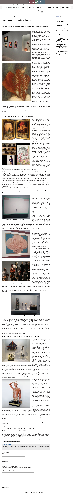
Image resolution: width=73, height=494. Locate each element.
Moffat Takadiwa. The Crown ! (63, 50)
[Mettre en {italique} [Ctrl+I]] (5, 470)
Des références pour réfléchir (63, 28)
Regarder (7, 16)
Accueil (3, 16)
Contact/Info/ (40, 492)
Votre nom (4, 453)
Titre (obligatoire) (5, 462)
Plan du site (27, 492)
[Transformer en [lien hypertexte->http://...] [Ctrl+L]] (7, 470)
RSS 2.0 (46, 492)
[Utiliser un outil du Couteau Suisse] (13, 470)
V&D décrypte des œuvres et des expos (18, 16)
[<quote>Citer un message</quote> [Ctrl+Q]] (9, 470)
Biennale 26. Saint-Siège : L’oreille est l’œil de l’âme (62, 47)
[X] (60, 16)
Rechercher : (32, 12)
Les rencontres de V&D (62, 30)
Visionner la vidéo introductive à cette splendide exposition (15, 110)
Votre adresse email (6, 457)
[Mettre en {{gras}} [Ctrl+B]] (3, 470)
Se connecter (34, 492)
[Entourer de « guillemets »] (11, 470)
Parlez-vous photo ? (61, 53)
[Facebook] (58, 16)
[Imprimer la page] (59, 16)
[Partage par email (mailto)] (56, 16)
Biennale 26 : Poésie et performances (62, 38)
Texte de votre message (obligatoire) (9, 466)
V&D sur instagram (36, 10)
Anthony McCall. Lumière (62, 48)
